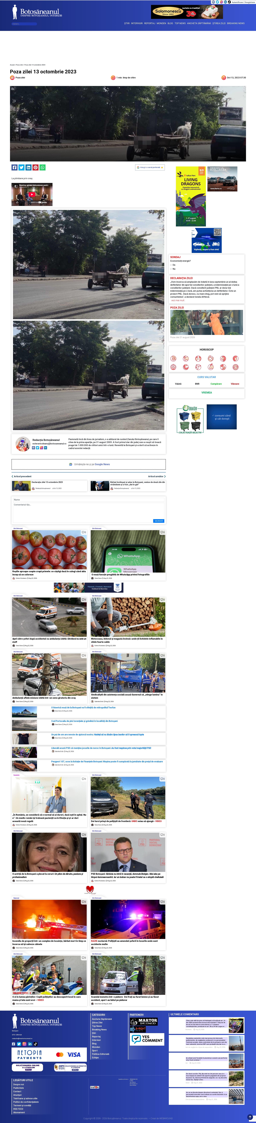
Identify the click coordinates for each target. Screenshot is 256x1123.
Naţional (16, 898)
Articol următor (155, 476)
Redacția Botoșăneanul (46, 439)
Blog (94, 1043)
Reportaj (96, 1036)
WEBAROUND (166, 1118)
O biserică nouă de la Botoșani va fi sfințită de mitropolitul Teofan (83, 707)
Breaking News (99, 1029)
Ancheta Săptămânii (102, 1019)
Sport (95, 1050)
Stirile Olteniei (133, 1085)
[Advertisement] (128, 46)
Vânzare (235, 384)
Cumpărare (216, 384)
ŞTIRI (127, 23)
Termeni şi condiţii (22, 1105)
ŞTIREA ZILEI (219, 23)
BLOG (170, 23)
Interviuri (96, 1040)
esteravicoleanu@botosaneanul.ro (49, 443)
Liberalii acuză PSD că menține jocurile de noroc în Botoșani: (101, 748)
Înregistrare (250, 2)
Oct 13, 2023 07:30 (236, 77)
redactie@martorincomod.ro (22, 1038)
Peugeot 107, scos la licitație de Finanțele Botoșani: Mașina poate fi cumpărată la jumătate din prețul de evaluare (107, 761)
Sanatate (16, 775)
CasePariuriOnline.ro (123, 1079)
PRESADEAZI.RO (134, 1079)
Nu (174, 269)
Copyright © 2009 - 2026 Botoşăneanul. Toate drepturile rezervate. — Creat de (128, 1118)
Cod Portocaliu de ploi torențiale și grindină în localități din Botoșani (84, 721)
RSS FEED (18, 1109)
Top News (97, 1026)
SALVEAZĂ (159, 521)
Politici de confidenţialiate (26, 1102)
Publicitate (18, 1088)
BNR (197, 384)
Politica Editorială (100, 1054)
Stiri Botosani (18, 528)
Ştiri (94, 1033)
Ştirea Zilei (97, 1022)
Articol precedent (22, 476)
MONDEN (161, 23)
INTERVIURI (137, 23)
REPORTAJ (149, 23)
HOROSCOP (207, 349)
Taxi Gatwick (133, 1082)
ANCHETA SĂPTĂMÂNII (199, 23)
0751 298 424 (17, 1035)
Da (174, 265)
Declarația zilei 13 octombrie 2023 (47, 482)
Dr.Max (131, 1080)
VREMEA (207, 392)
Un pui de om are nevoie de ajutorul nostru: (97, 734)
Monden (96, 1047)
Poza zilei (19, 65)
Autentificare (237, 2)
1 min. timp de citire (126, 77)
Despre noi (18, 1084)
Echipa (95, 1057)
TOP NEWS (180, 23)
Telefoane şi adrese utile (25, 1098)
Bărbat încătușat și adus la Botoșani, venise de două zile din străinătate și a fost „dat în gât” (137, 483)
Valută (178, 384)
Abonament (19, 1112)
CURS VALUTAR (206, 377)
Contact (17, 1091)
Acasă (12, 65)
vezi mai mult (177, 300)
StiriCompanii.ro (133, 1083)
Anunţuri (17, 1095)
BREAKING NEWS (235, 23)
